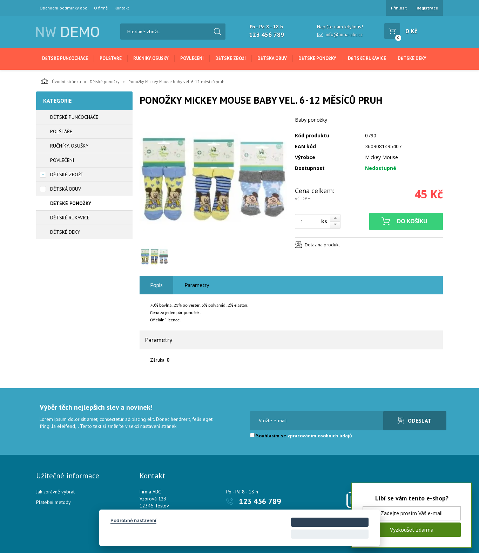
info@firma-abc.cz (344, 34)
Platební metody (53, 502)
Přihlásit (399, 8)
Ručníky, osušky (151, 58)
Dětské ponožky (317, 58)
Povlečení (192, 58)
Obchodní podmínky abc (63, 8)
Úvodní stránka (66, 81)
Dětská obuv (272, 58)
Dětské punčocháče (65, 58)
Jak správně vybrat (55, 492)
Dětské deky (412, 58)
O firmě (101, 8)
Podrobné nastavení (133, 520)
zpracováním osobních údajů (320, 435)
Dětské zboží (230, 58)
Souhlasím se (303, 435)
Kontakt (122, 8)
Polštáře (111, 58)
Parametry (196, 284)
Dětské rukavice (367, 58)
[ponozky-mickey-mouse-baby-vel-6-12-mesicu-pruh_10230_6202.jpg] (213, 179)
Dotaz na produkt (322, 245)
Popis (156, 284)
